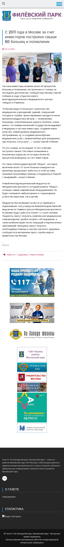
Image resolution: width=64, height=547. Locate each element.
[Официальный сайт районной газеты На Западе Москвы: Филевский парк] (32, 16)
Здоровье (23, 255)
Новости (11, 255)
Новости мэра (36, 255)
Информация (8, 496)
